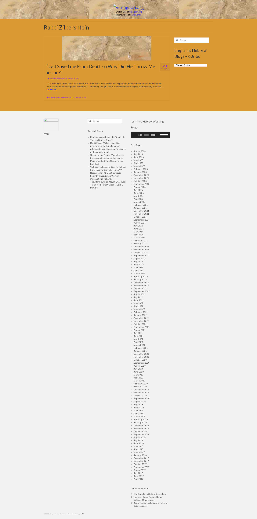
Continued (52, 89)
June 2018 (139, 443)
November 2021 (141, 321)
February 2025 (141, 205)
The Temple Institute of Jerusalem (150, 494)
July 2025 (138, 190)
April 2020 (138, 378)
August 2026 (140, 151)
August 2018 (140, 437)
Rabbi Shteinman (62, 97)
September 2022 (141, 291)
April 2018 (138, 449)
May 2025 (138, 196)
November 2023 (141, 249)
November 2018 (141, 428)
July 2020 (138, 369)
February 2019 (141, 419)
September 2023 (141, 255)
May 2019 (138, 410)
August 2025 (140, 187)
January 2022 (140, 315)
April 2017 (138, 479)
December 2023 (141, 246)
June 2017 (139, 476)
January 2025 (140, 208)
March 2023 (139, 273)
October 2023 (140, 252)
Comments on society (65, 78)
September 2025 (141, 184)
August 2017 (140, 470)
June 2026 (139, 157)
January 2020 (140, 386)
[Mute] (158, 134)
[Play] (134, 134)
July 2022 (138, 297)
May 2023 (138, 267)
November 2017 (141, 461)
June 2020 (139, 372)
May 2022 (138, 303)
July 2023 (138, 261)
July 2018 (138, 440)
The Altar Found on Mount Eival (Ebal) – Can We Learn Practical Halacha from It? (108, 185)
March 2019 (139, 416)
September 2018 (141, 434)
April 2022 (138, 306)
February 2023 (141, 276)
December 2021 (141, 318)
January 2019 (140, 422)
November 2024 (141, 214)
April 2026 (138, 163)
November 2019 (141, 392)
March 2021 (139, 345)
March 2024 (139, 237)
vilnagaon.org (135, 11)
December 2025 (141, 175)
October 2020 (140, 360)
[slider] (164, 134)
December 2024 (141, 211)
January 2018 (140, 455)
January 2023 (140, 279)
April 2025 (138, 199)
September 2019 (141, 398)
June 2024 (139, 229)
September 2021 (141, 327)
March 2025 (139, 202)
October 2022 (140, 288)
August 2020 (140, 366)
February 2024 (141, 240)
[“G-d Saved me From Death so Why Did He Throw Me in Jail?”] (106, 48)
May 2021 (138, 339)
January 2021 (140, 351)
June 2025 (139, 193)
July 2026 (138, 154)
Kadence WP (79, 514)
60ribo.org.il (135, 14)
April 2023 (138, 270)
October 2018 (140, 431)
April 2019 (138, 413)
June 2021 (139, 336)
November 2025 (141, 178)
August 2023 (140, 258)
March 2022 (139, 309)
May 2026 (138, 160)
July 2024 (138, 226)
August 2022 (140, 294)
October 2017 (140, 464)
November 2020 (141, 357)
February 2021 (141, 348)
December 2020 (141, 354)
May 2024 (138, 232)
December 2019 (141, 389)
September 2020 (141, 363)
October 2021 (140, 324)
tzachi (84, 97)
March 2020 (139, 381)
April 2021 (138, 342)
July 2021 (138, 333)
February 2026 (141, 169)
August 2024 (140, 223)
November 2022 (141, 285)
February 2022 (141, 312)
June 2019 (139, 407)
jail (49, 97)
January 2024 (140, 243)
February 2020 (141, 384)
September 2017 (141, 467)
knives (53, 97)
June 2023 (139, 264)
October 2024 (140, 217)
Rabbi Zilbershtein (75, 97)
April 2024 (138, 234)
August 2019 (140, 401)
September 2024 (141, 220)
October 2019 (140, 395)
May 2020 (138, 375)
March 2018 (139, 452)
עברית (46, 134)
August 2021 (140, 330)
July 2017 (138, 473)
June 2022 (139, 300)
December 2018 (141, 425)
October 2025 (140, 181)
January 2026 (140, 172)
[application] (150, 135)
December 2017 (141, 458)
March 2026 (139, 166)
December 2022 (141, 282)
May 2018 (138, 446)
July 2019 (138, 404)
